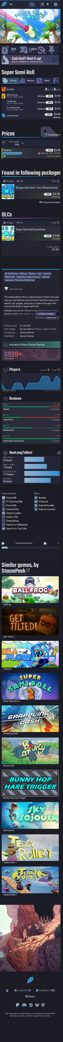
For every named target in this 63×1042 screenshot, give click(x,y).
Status (31, 996)
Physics (32, 273)
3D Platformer (11, 273)
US (24, 990)
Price (54, 181)
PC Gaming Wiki (14, 501)
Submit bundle (46, 505)
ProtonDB (11, 505)
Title (18, 181)
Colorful (47, 273)
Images (10, 181)
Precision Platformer (25, 280)
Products (43, 501)
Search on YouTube (16, 528)
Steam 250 (12, 517)
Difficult (23, 273)
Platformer (10, 277)
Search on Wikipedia (17, 524)
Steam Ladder (13, 513)
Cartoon (46, 277)
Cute (39, 273)
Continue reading (46, 313)
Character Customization (28, 277)
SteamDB (11, 497)
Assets (42, 497)
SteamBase (12, 520)
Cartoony (9, 280)
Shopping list (54, 134)
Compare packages (50, 202)
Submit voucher (47, 509)
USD (47, 990)
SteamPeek (12, 509)
